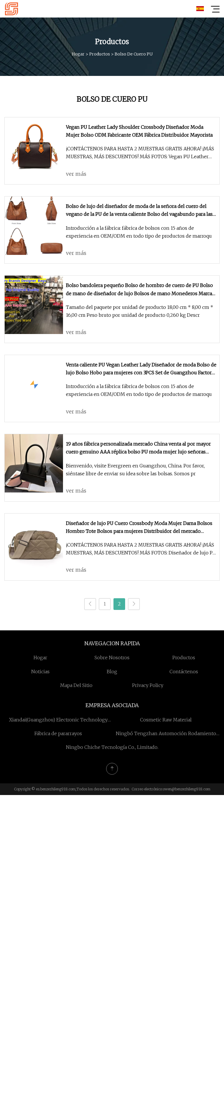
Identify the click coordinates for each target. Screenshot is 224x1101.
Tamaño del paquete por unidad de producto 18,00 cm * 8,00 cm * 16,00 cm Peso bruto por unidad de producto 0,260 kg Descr (139, 311)
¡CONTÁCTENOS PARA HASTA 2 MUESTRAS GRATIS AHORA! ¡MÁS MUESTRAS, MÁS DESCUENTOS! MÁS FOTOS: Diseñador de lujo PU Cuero (141, 549)
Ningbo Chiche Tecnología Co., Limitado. (112, 747)
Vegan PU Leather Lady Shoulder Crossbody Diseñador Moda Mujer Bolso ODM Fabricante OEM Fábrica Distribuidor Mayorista (139, 131)
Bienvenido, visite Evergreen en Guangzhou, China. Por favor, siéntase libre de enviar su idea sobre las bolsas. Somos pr (135, 469)
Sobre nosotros (112, 657)
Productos (99, 54)
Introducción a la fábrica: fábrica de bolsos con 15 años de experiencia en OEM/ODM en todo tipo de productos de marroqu (139, 232)
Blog (112, 671)
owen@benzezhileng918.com (186, 789)
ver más (76, 174)
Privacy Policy (147, 685)
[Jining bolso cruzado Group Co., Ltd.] (11, 9)
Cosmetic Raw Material (166, 720)
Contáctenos (183, 671)
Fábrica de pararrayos (58, 733)
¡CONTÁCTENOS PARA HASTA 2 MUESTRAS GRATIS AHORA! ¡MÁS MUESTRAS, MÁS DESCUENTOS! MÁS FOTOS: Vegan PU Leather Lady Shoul (140, 153)
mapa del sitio (76, 685)
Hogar (78, 54)
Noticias (40, 671)
